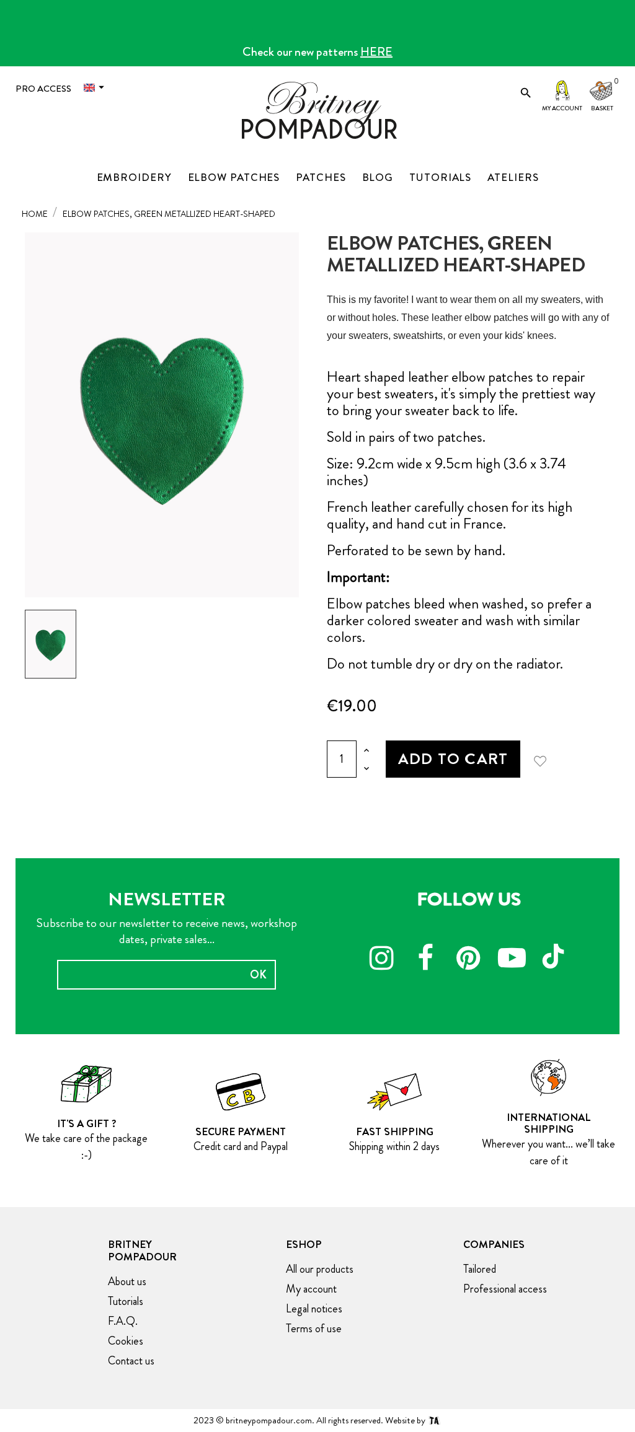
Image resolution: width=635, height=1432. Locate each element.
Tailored (479, 1269)
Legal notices (314, 1309)
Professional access (505, 1289)
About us (127, 1281)
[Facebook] (425, 959)
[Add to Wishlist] (544, 759)
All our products (319, 1269)
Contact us (131, 1361)
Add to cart (453, 759)
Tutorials (125, 1301)
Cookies (125, 1341)
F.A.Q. (123, 1321)
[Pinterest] (468, 959)
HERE (376, 52)
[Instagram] (382, 959)
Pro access (43, 88)
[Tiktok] (555, 950)
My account (562, 108)
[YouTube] (512, 959)
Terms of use (314, 1328)
